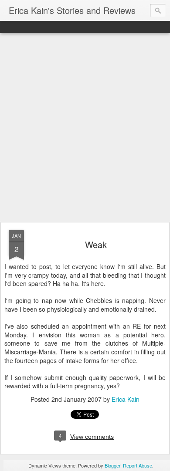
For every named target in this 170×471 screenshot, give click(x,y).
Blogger (112, 465)
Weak (96, 244)
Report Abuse (137, 465)
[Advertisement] (85, 128)
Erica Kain (125, 399)
